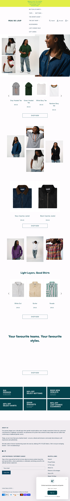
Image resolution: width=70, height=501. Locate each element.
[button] (35, 9)
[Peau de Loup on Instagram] (5, 451)
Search (50, 459)
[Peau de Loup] (15, 21)
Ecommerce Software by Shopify (20, 492)
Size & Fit (50, 473)
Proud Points (51, 462)
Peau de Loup (9, 492)
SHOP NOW (35, 115)
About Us (50, 467)
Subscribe (6, 472)
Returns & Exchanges (54, 470)
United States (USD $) (7, 488)
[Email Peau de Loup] (3, 451)
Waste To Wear (52, 476)
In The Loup (51, 465)
